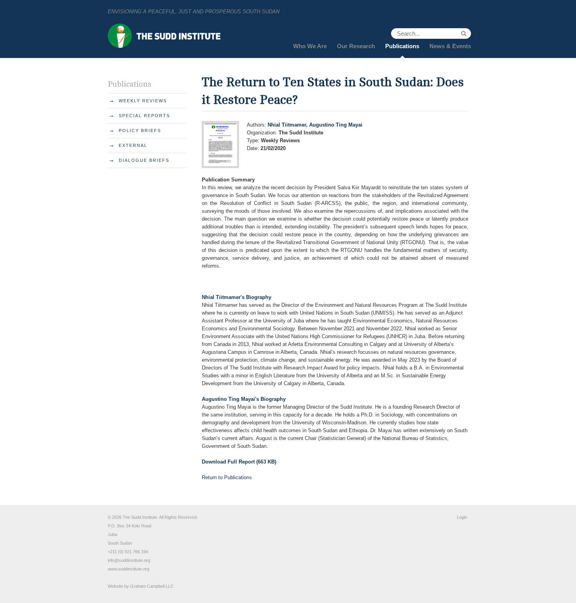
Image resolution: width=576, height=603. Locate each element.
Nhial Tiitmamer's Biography (236, 297)
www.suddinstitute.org (128, 569)
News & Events (450, 46)
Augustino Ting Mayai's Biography (244, 399)
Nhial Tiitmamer (287, 125)
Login (462, 517)
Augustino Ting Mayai (335, 125)
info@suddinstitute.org (129, 560)
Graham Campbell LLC (152, 586)
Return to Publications (227, 477)
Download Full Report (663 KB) (239, 462)
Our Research (356, 46)
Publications (402, 46)
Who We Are (310, 46)
